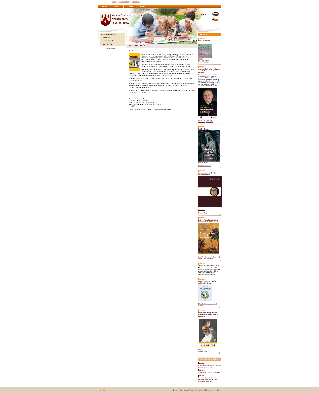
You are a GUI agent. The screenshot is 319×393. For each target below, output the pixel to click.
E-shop (104, 6)
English (142, 6)
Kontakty (117, 6)
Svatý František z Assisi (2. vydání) (209, 257)
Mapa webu (178, 390)
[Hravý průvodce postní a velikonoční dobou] (220, 307)
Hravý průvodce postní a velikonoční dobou (207, 282)
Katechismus (136, 1)
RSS (103, 390)
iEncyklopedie (124, 1)
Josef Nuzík (209, 122)
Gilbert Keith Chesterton (205, 258)
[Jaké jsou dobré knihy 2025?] (220, 276)
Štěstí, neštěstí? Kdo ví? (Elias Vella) (209, 372)
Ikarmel (114, 1)
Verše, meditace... (204, 40)
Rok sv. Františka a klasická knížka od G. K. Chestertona (208, 221)
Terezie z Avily (202, 213)
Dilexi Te (200, 349)
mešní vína (107, 38)
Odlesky (200, 58)
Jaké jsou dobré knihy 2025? (208, 266)
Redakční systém (189, 390)
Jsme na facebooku (112, 48)
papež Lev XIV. (202, 351)
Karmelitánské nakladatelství (109, 9)
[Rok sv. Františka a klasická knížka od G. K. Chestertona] (220, 260)
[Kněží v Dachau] (220, 167)
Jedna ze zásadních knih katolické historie (207, 173)
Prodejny (130, 6)
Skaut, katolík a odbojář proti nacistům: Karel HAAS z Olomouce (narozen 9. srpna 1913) (208, 379)
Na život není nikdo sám (205, 120)
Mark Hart (140, 99)
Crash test (144, 100)
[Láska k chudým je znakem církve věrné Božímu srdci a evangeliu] (220, 353)
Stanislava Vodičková (204, 166)
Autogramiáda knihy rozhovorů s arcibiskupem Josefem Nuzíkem (209, 70)
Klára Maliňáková (203, 60)
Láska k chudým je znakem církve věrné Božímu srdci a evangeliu (208, 314)
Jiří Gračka (201, 122)
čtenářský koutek (139, 109)
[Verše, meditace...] (220, 63)
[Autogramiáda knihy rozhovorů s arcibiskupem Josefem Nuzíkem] (220, 123)
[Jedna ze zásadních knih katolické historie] (220, 214)
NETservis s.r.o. (209, 390)
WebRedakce (199, 390)
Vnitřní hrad (201, 210)
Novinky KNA (107, 44)
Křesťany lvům (202, 162)
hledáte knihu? (108, 41)
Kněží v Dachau (203, 129)
